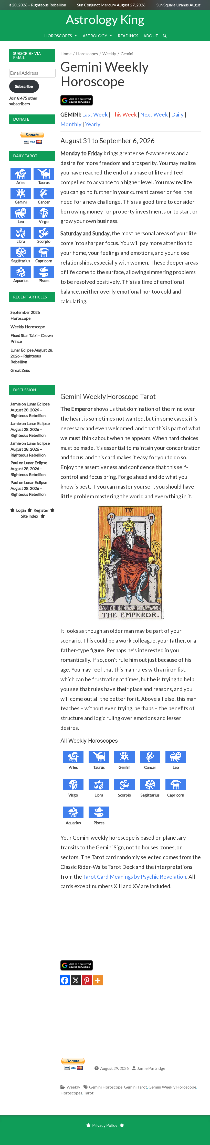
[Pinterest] (87, 980)
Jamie (15, 403)
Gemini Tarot (135, 1086)
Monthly (70, 124)
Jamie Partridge (151, 1068)
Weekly (109, 53)
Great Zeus (20, 370)
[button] (165, 36)
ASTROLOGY (95, 35)
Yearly (92, 124)
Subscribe (24, 86)
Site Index (29, 515)
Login (21, 510)
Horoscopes (87, 53)
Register (41, 510)
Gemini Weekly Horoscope (172, 1086)
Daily (177, 114)
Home (65, 53)
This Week (124, 114)
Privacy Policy (104, 1125)
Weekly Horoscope (27, 326)
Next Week (154, 114)
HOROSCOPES (58, 35)
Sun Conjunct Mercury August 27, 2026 (106, 4)
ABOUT (150, 35)
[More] (98, 980)
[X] (76, 980)
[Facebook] (65, 980)
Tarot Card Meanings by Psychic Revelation (134, 876)
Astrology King (105, 19)
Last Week (95, 114)
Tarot (88, 1092)
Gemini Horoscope (105, 1086)
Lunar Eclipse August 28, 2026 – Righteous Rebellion (31, 355)
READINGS (128, 35)
